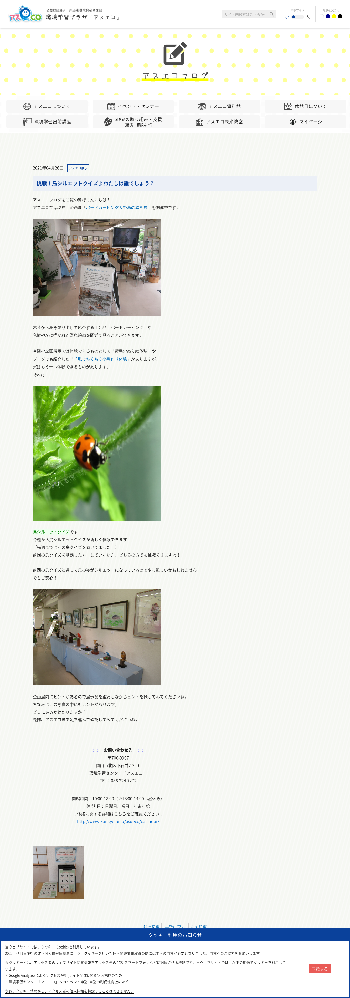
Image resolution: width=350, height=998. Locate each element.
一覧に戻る (175, 927)
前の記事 (151, 927)
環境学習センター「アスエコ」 (66, 14)
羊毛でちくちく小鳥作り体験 (100, 359)
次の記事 (198, 927)
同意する (320, 969)
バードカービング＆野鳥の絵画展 (117, 207)
